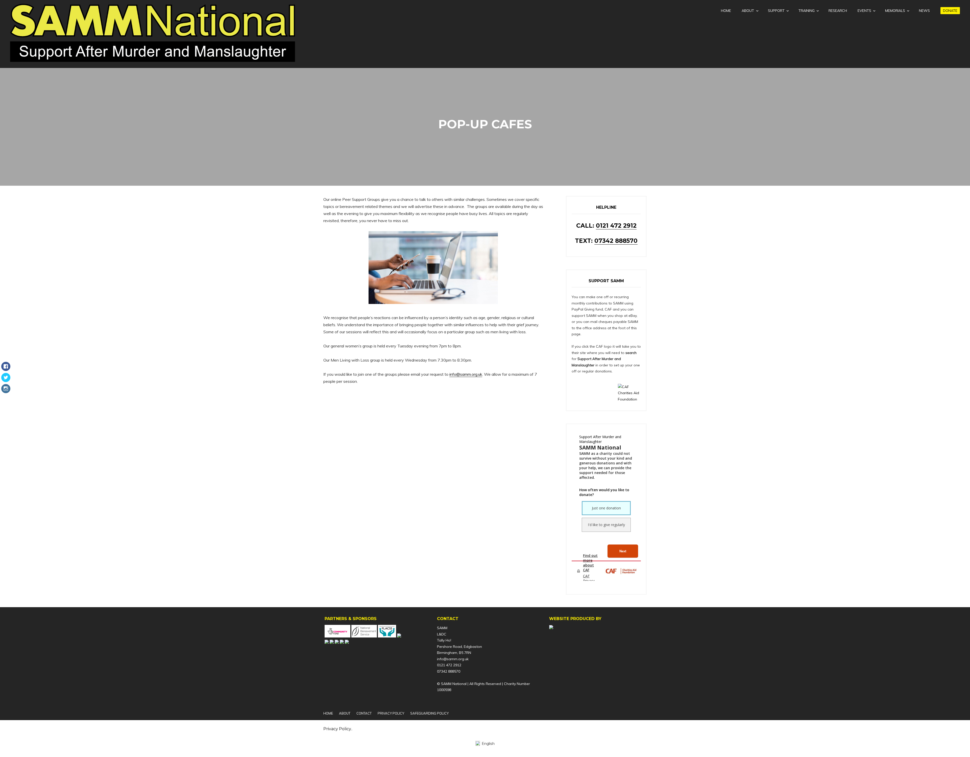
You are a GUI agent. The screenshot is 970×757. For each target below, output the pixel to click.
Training (806, 10)
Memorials (895, 10)
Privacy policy (391, 713)
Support (776, 10)
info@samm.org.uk (465, 374)
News (924, 10)
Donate (950, 10)
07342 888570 (616, 240)
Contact (364, 713)
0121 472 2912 (616, 225)
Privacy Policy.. (337, 728)
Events (864, 10)
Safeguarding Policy (429, 713)
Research (838, 10)
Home (726, 10)
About (748, 10)
